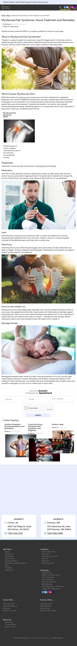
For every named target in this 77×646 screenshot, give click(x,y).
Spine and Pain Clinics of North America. (39, 638)
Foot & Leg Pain (48, 563)
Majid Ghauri (14, 26)
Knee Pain (45, 561)
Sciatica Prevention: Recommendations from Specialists (15, 426)
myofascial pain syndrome (27, 97)
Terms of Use (10, 627)
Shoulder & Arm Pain (50, 556)
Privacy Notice (10, 624)
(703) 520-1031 (65, 9)
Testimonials (10, 559)
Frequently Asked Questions (16, 563)
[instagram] (48, 593)
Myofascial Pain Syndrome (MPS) (9, 115)
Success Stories (11, 561)
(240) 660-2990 (55, 533)
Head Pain (46, 554)
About (7, 552)
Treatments (9, 556)
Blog (8, 15)
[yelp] (50, 593)
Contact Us (9, 570)
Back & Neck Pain (49, 552)
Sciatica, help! (58, 424)
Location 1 (19, 519)
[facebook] (43, 593)
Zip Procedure (47, 579)
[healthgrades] (53, 593)
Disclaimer (9, 622)
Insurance (8, 568)
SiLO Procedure (48, 577)
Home (3, 15)
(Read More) (43, 2)
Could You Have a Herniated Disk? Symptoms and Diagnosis (35, 427)
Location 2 (58, 519)
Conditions (9, 554)
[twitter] (45, 593)
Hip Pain (45, 559)
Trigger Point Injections (51, 589)
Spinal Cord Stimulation (51, 575)
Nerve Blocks (47, 584)
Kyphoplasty (47, 573)
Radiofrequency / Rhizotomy (53, 586)
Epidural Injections (49, 582)
